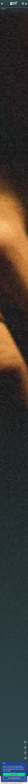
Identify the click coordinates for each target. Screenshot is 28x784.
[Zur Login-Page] (26, 3)
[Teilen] (25, 758)
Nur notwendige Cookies (14, 778)
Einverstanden (14, 774)
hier (10, 771)
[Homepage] (14, 3)
